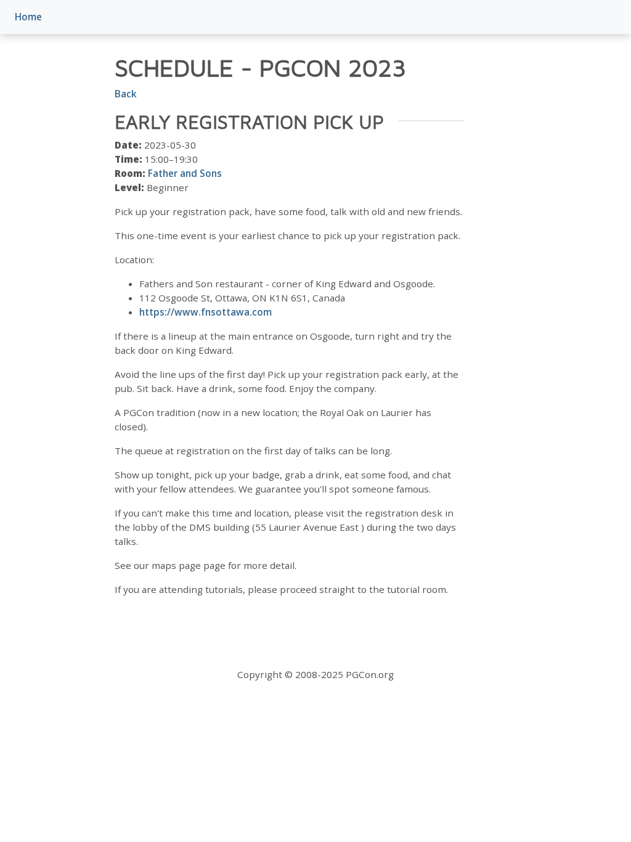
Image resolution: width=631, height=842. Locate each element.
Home (28, 16)
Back (126, 94)
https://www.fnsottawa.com (205, 312)
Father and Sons (185, 173)
